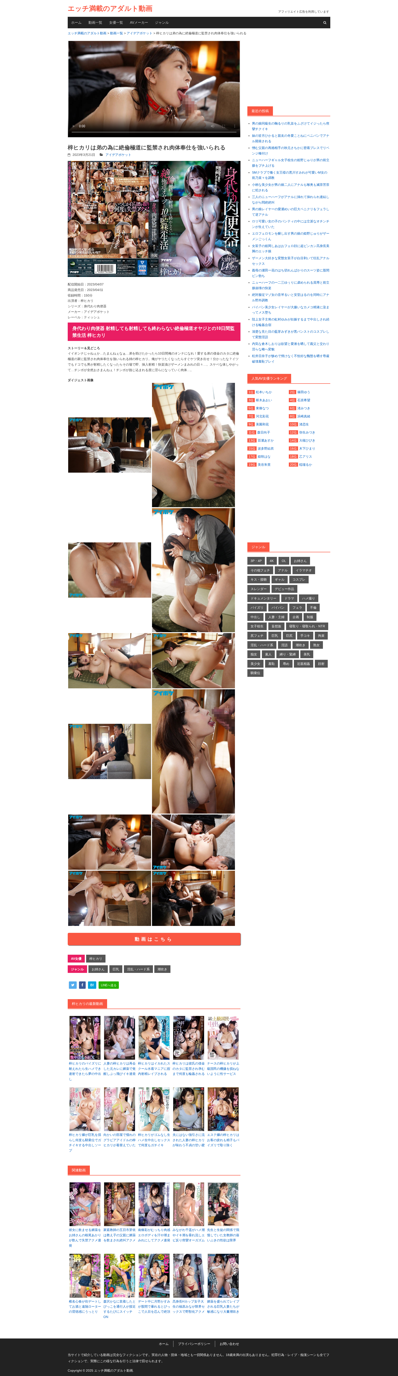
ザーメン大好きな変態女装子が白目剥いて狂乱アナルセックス (290, 260)
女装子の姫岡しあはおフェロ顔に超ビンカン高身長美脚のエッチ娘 (290, 248)
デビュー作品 (284, 589)
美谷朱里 (264, 464)
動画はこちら (154, 939)
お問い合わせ (229, 1344)
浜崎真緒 (303, 416)
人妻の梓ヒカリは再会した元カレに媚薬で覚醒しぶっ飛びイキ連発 (119, 1069)
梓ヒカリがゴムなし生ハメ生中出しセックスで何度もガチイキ (154, 1140)
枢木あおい (264, 400)
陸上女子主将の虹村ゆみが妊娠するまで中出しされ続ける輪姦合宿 (290, 322)
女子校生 (257, 626)
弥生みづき (307, 432)
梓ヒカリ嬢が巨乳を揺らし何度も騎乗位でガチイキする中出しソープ (85, 1142)
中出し (255, 617)
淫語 (284, 645)
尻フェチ (257, 635)
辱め (286, 664)
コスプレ (299, 579)
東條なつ (262, 408)
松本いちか (264, 392)
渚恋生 (304, 424)
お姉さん (98, 969)
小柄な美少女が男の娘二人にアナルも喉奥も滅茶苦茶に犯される (290, 187)
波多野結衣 (266, 448)
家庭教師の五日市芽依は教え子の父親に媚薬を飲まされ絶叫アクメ (119, 1235)
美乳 (307, 654)
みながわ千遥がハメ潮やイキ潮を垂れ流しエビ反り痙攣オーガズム (189, 1235)
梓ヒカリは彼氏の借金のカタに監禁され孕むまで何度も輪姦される (189, 1069)
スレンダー (259, 589)
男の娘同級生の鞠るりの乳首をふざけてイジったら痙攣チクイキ (290, 126)
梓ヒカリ (95, 958)
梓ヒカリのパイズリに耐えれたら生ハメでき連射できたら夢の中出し (85, 1071)
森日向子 (263, 432)
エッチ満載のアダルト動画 (110, 8)
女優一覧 (116, 22)
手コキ (305, 635)
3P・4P (256, 561)
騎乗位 (255, 673)
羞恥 (271, 664)
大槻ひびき (307, 440)
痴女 (254, 654)
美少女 (255, 664)
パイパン (278, 607)
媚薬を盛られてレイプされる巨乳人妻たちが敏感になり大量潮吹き (223, 1307)
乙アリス (305, 456)
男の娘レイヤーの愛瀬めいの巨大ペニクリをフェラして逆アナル (290, 211)
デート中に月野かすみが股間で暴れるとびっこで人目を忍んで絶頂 (154, 1307)
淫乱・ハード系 (138, 969)
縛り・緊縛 (288, 654)
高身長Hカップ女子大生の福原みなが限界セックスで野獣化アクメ (189, 1307)
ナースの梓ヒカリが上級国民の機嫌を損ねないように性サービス (223, 1069)
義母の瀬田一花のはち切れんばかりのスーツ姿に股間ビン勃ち (290, 273)
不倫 (313, 607)
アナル (283, 570)
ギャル (279, 579)
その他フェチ (260, 570)
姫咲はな (264, 456)
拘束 (321, 635)
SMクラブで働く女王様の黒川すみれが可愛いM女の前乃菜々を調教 (289, 175)
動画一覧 (95, 22)
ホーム (76, 22)
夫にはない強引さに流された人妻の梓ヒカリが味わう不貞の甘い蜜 (189, 1140)
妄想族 (276, 626)
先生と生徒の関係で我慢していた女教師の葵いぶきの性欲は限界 (223, 1235)
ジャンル (162, 22)
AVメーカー (139, 22)
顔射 (321, 664)
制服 (310, 617)
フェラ (297, 607)
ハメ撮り (308, 598)
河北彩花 (262, 416)
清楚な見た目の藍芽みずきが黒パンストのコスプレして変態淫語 (290, 334)
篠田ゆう (303, 392)
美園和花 (262, 424)
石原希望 (303, 400)
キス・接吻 (259, 579)
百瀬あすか (266, 440)
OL (284, 561)
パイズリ (257, 607)
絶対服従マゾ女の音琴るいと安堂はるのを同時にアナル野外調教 (290, 297)
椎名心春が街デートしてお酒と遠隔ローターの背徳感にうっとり (85, 1307)
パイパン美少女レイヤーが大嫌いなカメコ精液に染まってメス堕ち (290, 309)
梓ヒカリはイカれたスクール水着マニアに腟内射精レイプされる (154, 1069)
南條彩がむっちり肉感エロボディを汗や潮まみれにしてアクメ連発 (154, 1235)
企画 (296, 617)
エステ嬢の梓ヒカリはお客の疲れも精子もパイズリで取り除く (223, 1140)
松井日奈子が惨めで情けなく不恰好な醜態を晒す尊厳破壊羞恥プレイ (290, 358)
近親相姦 (303, 664)
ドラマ (289, 598)
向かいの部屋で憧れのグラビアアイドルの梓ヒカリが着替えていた (119, 1140)
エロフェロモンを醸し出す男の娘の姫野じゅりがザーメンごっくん (290, 236)
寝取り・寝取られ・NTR (307, 626)
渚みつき (303, 408)
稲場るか (305, 464)
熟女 (316, 645)
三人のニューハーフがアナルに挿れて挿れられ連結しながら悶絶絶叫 (290, 199)
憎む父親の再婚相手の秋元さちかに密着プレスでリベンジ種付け (290, 150)
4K (272, 561)
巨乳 (116, 969)
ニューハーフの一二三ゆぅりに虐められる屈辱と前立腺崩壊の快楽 (290, 285)
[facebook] (82, 985)
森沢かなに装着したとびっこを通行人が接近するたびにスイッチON (119, 1309)
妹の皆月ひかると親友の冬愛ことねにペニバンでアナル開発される (290, 138)
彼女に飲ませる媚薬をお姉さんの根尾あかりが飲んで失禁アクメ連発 (85, 1237)
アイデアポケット (118, 155)
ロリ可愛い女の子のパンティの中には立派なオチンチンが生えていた (290, 224)
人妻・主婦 (276, 617)
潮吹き (162, 969)
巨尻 (289, 635)
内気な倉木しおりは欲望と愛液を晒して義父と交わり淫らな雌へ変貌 (290, 346)
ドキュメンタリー (263, 598)
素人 (268, 654)
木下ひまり (307, 448)
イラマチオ (304, 570)
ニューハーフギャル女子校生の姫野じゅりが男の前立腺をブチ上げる (290, 162)
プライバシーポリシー (194, 1344)
